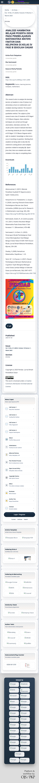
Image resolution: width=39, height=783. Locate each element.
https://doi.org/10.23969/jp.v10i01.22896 (18, 80)
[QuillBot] (27, 643)
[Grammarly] (11, 643)
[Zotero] (27, 632)
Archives (15, 10)
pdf (10, 326)
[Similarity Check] (27, 613)
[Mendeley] (11, 632)
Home (7, 10)
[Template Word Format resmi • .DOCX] (11, 538)
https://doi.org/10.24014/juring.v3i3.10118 (20, 214)
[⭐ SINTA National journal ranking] (11, 588)
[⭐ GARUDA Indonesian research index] (27, 582)
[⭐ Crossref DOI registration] (27, 593)
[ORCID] (27, 638)
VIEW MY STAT (11, 665)
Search (26, 519)
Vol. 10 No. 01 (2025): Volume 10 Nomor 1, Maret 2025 (19, 14)
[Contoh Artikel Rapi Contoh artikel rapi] (27, 538)
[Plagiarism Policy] (11, 558)
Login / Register (19, 515)
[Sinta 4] (27, 558)
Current (13, 519)
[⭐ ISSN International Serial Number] (11, 593)
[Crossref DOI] (11, 638)
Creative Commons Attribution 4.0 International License (19, 383)
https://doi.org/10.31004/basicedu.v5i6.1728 (21, 273)
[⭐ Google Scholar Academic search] (11, 582)
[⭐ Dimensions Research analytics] (27, 588)
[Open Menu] (2, 2)
